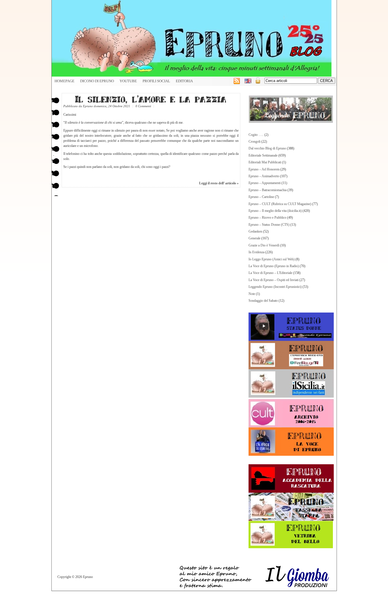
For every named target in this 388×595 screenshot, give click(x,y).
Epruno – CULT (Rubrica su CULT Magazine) (280, 204)
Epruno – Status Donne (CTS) (269, 225)
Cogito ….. (256, 135)
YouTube (128, 81)
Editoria (184, 81)
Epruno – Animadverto (264, 176)
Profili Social (156, 81)
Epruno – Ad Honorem (264, 169)
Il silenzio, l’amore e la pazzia (151, 99)
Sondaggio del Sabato (263, 301)
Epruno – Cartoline (261, 197)
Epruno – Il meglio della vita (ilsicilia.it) (275, 211)
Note (252, 294)
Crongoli (254, 142)
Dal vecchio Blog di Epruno (267, 148)
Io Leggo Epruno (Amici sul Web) (272, 259)
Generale (254, 238)
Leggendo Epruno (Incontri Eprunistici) (275, 287)
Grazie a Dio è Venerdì (264, 245)
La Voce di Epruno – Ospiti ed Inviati (274, 280)
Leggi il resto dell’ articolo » (219, 183)
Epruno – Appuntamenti (265, 183)
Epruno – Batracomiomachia (268, 190)
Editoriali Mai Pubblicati (265, 162)
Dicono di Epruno (97, 81)
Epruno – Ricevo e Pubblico (267, 218)
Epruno (88, 106)
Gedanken (255, 231)
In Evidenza (256, 252)
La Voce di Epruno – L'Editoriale (270, 273)
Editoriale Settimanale (263, 155)
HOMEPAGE (64, 81)
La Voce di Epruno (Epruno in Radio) (274, 266)
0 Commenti (143, 106)
